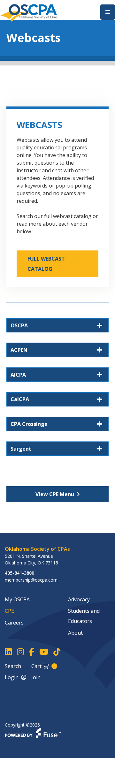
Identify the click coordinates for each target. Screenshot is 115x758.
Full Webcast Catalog (46, 263)
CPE (9, 610)
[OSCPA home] (28, 12)
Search (13, 666)
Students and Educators (84, 616)
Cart (43, 666)
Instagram (20, 652)
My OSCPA (17, 599)
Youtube (43, 652)
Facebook (31, 652)
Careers (14, 622)
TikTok (56, 652)
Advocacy (79, 599)
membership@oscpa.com (31, 580)
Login (12, 677)
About (75, 632)
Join (36, 677)
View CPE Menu (54, 494)
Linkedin (8, 652)
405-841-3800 (19, 573)
